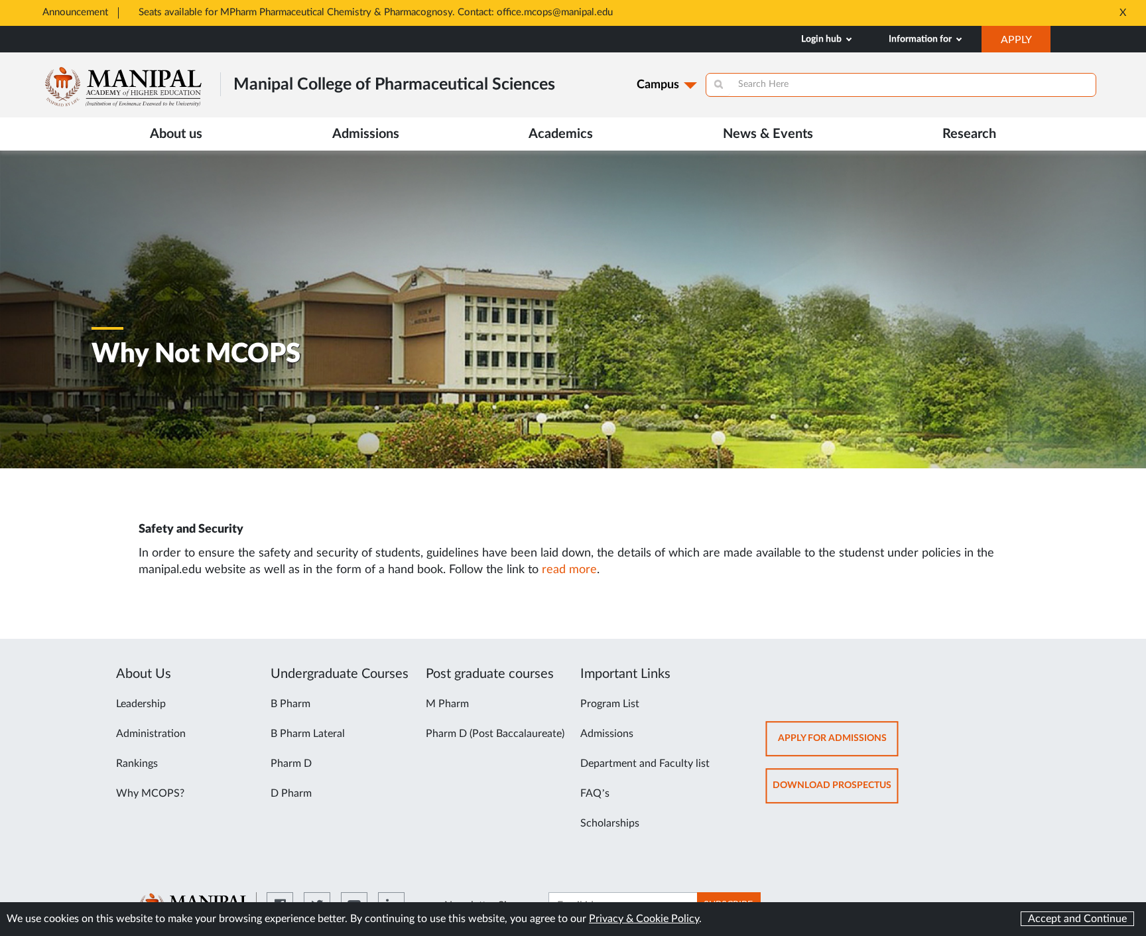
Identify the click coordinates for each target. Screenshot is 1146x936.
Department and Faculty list (645, 763)
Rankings (137, 763)
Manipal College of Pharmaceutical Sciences (394, 84)
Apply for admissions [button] (838, 744)
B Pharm (290, 704)
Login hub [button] (822, 39)
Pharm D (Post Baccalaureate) (495, 733)
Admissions (606, 733)
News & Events (768, 134)
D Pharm (291, 793)
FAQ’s (594, 793)
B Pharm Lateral (308, 733)
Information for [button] (921, 39)
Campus (658, 85)
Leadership (141, 704)
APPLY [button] (1025, 43)
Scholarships (609, 823)
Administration (151, 733)
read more (569, 570)
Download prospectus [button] (836, 791)
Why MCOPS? (150, 793)
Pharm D (291, 763)
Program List (609, 704)
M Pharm (447, 704)
